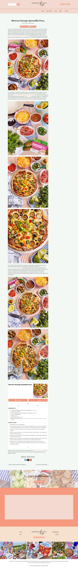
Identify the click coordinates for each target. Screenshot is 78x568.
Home (42, 11)
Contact (66, 11)
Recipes (32, 23)
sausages (29, 96)
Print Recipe (33, 26)
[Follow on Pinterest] (65, 4)
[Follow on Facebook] (63, 4)
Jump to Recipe (24, 26)
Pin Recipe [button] (39, 400)
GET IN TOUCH (39, 481)
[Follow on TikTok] (69, 4)
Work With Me (49, 11)
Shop (56, 11)
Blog (60, 11)
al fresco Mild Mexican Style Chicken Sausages (23, 94)
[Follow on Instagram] (61, 4)
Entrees (28, 23)
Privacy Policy (45, 565)
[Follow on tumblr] (67, 4)
